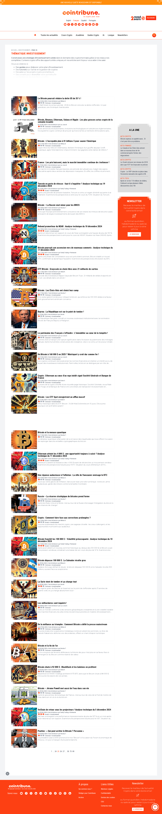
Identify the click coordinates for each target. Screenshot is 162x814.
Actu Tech (124, 178)
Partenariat (73, 188)
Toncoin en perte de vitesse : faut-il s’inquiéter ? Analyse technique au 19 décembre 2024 (71, 185)
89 (73, 751)
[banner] (62, 88)
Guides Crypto (93, 35)
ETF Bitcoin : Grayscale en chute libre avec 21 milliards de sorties (68, 269)
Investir (47, 190)
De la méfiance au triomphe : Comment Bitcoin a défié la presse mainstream (72, 624)
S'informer (48, 103)
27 (63, 751)
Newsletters (123, 35)
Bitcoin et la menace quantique (52, 432)
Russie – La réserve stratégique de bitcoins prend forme (63, 496)
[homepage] (30, 35)
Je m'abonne (134, 234)
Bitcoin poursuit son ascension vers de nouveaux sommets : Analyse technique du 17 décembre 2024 (75, 249)
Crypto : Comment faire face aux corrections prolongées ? (64, 518)
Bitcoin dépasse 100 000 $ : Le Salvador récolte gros (62, 560)
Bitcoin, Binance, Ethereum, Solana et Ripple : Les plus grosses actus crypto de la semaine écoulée (75, 121)
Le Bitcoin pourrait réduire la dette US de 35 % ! (59, 98)
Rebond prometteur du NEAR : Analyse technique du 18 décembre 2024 (70, 226)
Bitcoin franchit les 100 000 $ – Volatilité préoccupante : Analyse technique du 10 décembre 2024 (75, 540)
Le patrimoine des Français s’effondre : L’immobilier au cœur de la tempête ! (73, 333)
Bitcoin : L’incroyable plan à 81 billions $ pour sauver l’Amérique (67, 141)
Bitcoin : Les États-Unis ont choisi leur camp (58, 290)
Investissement (24, 50)
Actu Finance (125, 146)
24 (56, 751)
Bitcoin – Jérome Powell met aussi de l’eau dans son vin (63, 688)
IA (103, 35)
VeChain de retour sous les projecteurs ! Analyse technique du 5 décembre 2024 (74, 710)
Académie (80, 35)
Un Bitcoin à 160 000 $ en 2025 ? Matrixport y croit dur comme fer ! (68, 354)
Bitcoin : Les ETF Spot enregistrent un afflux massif (61, 397)
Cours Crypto (66, 35)
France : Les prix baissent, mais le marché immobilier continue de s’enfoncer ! (73, 162)
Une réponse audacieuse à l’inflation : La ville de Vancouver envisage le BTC (72, 475)
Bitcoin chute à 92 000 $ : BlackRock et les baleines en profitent (67, 667)
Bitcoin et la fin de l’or (48, 646)
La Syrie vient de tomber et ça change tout (57, 582)
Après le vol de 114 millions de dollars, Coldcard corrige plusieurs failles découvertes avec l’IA (133, 183)
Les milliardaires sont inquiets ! (52, 603)
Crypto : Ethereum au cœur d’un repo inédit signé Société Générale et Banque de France (74, 377)
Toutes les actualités (49, 35)
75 (71, 751)
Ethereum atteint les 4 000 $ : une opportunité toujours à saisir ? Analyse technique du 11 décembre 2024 (71, 455)
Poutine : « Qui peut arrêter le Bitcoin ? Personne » (61, 731)
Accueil (14, 50)
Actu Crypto (125, 136)
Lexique (111, 35)
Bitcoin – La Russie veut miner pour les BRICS (59, 205)
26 (61, 751)
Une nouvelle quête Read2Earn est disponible (81, 2)
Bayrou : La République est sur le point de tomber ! (61, 312)
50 (68, 751)
